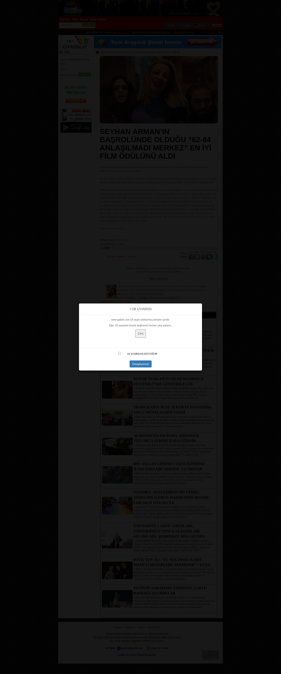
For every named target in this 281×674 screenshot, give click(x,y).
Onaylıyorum (140, 364)
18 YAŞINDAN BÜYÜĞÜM (142, 353)
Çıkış (140, 333)
